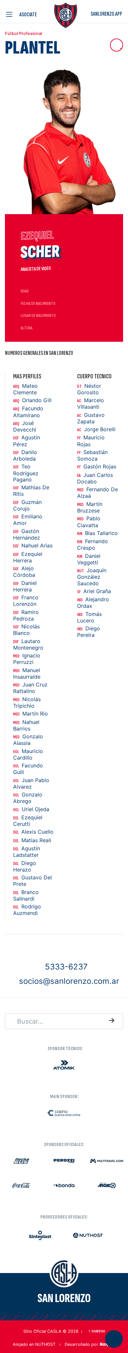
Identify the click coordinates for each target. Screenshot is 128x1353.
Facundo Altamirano (28, 411)
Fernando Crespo (92, 544)
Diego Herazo (24, 866)
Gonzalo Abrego (27, 798)
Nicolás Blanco (26, 629)
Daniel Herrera (25, 586)
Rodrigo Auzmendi (27, 910)
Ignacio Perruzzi (26, 659)
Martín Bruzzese (89, 507)
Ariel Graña (94, 591)
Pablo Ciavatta (88, 521)
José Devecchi (24, 426)
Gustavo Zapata (91, 418)
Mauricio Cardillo (28, 754)
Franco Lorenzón (25, 600)
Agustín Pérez (26, 440)
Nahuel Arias (33, 546)
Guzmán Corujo (27, 505)
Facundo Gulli (28, 769)
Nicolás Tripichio (27, 702)
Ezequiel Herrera (27, 557)
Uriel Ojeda (31, 809)
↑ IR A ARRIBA (96, 1331)
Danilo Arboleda (25, 455)
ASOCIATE (28, 14)
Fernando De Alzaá (97, 492)
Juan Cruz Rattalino (30, 688)
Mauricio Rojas (91, 440)
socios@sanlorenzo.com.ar (69, 981)
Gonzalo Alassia (28, 739)
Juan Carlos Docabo (95, 478)
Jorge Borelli (96, 429)
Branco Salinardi (26, 895)
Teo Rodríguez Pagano (25, 473)
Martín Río (30, 714)
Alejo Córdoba (24, 571)
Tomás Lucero (89, 617)
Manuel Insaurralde (26, 673)
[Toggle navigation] (10, 14)
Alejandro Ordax (93, 602)
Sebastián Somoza (92, 455)
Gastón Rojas (96, 467)
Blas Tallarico (97, 533)
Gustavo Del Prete (32, 880)
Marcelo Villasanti (90, 403)
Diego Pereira (88, 631)
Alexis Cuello (33, 832)
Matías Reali (32, 840)
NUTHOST (45, 1344)
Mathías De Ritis (31, 490)
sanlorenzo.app (106, 13)
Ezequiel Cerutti (27, 820)
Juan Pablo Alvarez (31, 783)
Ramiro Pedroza (26, 615)
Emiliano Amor (27, 519)
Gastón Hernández (26, 534)
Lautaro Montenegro (28, 644)
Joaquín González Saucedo (91, 576)
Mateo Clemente (25, 389)
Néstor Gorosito (89, 389)
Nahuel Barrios (26, 725)
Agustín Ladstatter (26, 851)
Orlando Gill (32, 400)
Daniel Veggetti (88, 559)
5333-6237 (66, 966)
